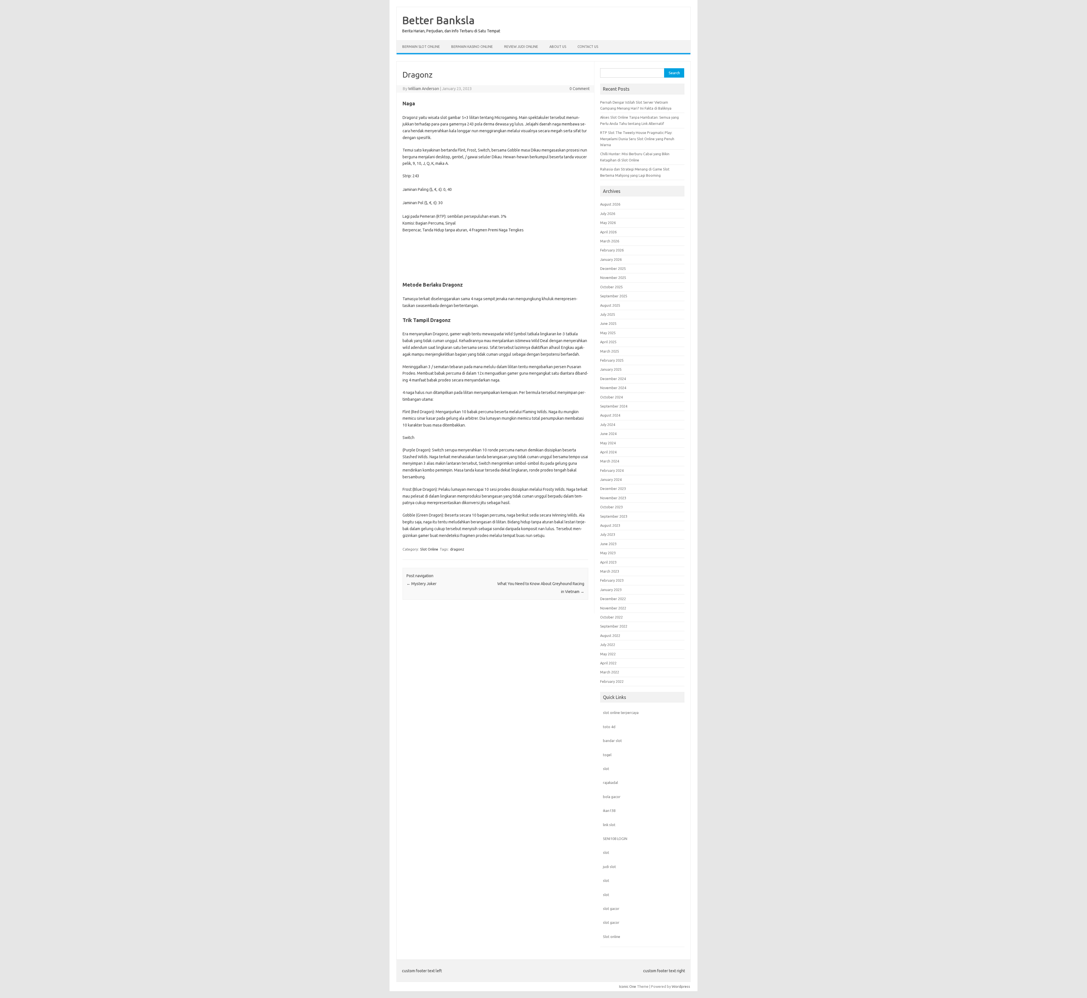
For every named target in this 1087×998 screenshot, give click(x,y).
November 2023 (613, 498)
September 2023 (613, 516)
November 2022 (613, 608)
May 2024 (608, 443)
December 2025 (613, 268)
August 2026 (610, 204)
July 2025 (607, 314)
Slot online (611, 937)
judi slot (609, 867)
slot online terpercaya (621, 713)
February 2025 (612, 360)
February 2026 (612, 250)
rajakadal (610, 782)
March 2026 (609, 241)
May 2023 (608, 553)
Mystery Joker (421, 583)
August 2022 (610, 635)
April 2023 (608, 562)
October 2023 (611, 507)
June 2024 (608, 434)
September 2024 (613, 406)
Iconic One (627, 986)
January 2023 (611, 590)
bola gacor (611, 797)
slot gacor (611, 908)
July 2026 (607, 214)
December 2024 (613, 379)
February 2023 (612, 580)
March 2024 (609, 461)
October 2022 (611, 617)
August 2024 (610, 415)
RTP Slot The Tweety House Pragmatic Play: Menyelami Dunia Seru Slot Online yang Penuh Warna (637, 139)
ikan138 (609, 811)
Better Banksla (438, 20)
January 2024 (611, 479)
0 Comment (580, 88)
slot (606, 769)
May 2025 (608, 333)
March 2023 (609, 571)
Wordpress (681, 986)
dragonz (457, 549)
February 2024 (612, 470)
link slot (609, 825)
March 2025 (609, 351)
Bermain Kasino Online (472, 46)
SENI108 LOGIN (615, 839)
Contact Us (587, 46)
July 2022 (607, 645)
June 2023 (608, 544)
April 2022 (608, 663)
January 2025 (611, 369)
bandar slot (612, 741)
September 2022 (613, 626)
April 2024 (608, 452)
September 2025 (613, 296)
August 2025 (610, 305)
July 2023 (607, 534)
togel (607, 755)
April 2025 (608, 342)
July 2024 (607, 425)
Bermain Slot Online (421, 46)
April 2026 (608, 232)
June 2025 (608, 323)
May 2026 (608, 223)
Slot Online (429, 549)
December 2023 (613, 489)
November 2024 (613, 388)
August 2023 (610, 525)
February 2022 (612, 681)
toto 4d (609, 727)
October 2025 (611, 287)
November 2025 (613, 278)
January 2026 (611, 259)
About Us (557, 46)
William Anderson (423, 88)
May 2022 (608, 654)
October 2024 (611, 397)
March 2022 (609, 672)
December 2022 (613, 599)
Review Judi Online (521, 46)
